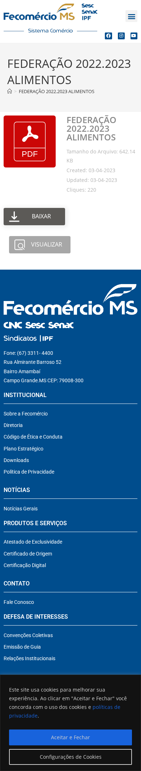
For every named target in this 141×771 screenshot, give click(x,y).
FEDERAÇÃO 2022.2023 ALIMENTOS (56, 91)
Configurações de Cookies (71, 756)
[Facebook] (108, 35)
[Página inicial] (9, 91)
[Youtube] (134, 35)
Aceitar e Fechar (70, 737)
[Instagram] (121, 35)
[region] (70, 723)
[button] (131, 16)
